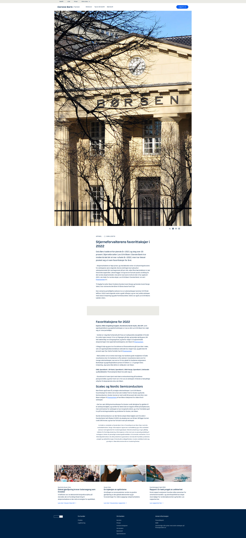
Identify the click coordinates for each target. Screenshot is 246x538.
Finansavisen (100, 279)
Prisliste (80, 520)
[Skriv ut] (179, 228)
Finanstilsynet (159, 520)
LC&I (68, 1)
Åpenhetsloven (121, 534)
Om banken (120, 528)
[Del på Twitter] (169, 228)
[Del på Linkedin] (173, 228)
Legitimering (81, 523)
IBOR (156, 523)
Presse (119, 523)
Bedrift (61, 1)
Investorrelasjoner (122, 525)
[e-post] (176, 228)
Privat (75, 1)
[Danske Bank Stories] (69, 7)
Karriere (119, 520)
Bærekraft (120, 531)
